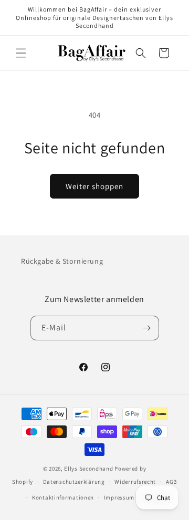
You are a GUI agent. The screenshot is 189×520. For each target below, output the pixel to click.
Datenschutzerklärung (74, 481)
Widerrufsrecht (135, 481)
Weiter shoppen (94, 186)
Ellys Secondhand (88, 468)
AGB (171, 481)
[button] (21, 53)
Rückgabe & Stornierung (62, 261)
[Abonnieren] (147, 328)
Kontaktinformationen (63, 497)
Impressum (119, 497)
